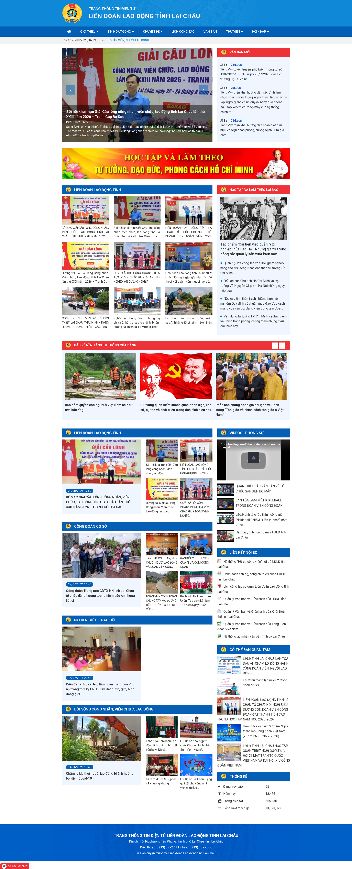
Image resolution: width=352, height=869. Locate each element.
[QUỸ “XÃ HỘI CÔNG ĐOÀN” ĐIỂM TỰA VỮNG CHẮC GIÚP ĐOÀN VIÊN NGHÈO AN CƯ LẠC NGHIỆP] (137, 256)
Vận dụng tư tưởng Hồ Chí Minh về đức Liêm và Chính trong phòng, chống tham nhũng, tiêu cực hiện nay (253, 321)
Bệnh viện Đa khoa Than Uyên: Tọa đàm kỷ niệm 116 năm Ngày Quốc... (195, 601)
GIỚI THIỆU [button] (88, 31)
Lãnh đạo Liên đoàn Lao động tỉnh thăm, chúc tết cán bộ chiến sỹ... (161, 745)
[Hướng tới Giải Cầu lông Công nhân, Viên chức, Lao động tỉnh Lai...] (162, 489)
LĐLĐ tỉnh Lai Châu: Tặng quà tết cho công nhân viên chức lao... (196, 783)
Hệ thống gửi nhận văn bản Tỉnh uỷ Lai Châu (254, 636)
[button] (253, 457)
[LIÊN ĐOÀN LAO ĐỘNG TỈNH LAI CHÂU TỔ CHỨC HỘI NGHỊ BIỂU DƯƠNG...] (196, 451)
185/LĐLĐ (235, 132)
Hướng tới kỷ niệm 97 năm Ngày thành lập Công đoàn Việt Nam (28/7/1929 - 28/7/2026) (265, 731)
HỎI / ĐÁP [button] (259, 31)
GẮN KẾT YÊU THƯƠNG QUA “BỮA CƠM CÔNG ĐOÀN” (194, 562)
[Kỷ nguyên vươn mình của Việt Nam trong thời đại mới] (251, 376)
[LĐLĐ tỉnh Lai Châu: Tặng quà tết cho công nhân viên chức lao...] (196, 765)
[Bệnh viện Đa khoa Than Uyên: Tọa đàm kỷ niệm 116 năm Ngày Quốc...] (196, 582)
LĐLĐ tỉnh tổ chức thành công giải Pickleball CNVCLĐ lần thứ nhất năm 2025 (261, 520)
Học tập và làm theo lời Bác (254, 190)
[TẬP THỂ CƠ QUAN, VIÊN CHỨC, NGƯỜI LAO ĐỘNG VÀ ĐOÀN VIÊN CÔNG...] (162, 544)
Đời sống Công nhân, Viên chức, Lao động (113, 709)
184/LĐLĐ (235, 109)
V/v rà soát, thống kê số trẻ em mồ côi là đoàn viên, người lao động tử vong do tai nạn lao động (252, 119)
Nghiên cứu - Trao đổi (94, 620)
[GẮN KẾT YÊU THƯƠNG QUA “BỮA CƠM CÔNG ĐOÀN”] (196, 544)
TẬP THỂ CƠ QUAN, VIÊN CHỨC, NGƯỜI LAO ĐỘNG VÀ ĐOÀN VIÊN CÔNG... (161, 562)
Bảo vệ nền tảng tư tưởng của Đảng (105, 345)
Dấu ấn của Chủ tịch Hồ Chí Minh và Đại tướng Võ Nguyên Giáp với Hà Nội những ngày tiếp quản (252, 286)
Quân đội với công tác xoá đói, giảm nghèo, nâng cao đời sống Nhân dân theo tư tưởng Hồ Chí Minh (252, 268)
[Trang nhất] (69, 31)
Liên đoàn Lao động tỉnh (97, 190)
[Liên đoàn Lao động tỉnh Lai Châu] (72, 13)
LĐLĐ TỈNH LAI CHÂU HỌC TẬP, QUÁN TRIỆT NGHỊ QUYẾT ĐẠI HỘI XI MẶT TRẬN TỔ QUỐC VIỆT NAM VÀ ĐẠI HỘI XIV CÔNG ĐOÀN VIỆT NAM (253, 755)
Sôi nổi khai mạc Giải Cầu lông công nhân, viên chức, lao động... (162, 469)
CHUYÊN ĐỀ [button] (151, 31)
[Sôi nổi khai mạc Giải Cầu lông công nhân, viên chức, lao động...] (162, 451)
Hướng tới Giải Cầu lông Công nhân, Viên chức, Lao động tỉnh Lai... (161, 507)
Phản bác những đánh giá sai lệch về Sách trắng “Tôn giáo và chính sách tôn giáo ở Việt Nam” (174, 410)
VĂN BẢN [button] (210, 31)
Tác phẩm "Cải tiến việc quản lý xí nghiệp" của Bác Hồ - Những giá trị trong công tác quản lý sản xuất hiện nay (253, 249)
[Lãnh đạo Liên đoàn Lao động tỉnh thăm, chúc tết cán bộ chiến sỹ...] (162, 727)
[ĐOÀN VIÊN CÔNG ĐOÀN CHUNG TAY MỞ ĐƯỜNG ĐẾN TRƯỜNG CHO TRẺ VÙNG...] (162, 582)
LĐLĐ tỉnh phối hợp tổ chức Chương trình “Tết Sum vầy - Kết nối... (195, 745)
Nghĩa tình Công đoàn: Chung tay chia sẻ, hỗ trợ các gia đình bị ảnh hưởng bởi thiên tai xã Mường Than (137, 322)
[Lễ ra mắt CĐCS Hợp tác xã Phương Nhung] (162, 765)
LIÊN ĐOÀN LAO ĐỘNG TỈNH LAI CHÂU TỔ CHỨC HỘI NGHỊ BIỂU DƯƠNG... (196, 469)
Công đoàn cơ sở (90, 526)
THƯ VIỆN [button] (233, 31)
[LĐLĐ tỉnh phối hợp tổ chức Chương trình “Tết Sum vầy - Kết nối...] (196, 727)
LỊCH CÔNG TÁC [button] (183, 31)
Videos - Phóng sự (247, 433)
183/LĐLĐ (235, 86)
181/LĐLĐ (235, 68)
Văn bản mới (240, 52)
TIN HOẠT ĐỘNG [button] (120, 31)
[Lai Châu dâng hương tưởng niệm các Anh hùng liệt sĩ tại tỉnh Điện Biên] (188, 301)
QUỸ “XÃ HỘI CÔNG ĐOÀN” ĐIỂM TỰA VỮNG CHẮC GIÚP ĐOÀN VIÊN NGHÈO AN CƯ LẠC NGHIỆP (137, 277)
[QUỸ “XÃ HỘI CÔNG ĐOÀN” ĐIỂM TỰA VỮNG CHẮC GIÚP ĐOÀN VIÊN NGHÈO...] (196, 489)
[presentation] (70, 90)
